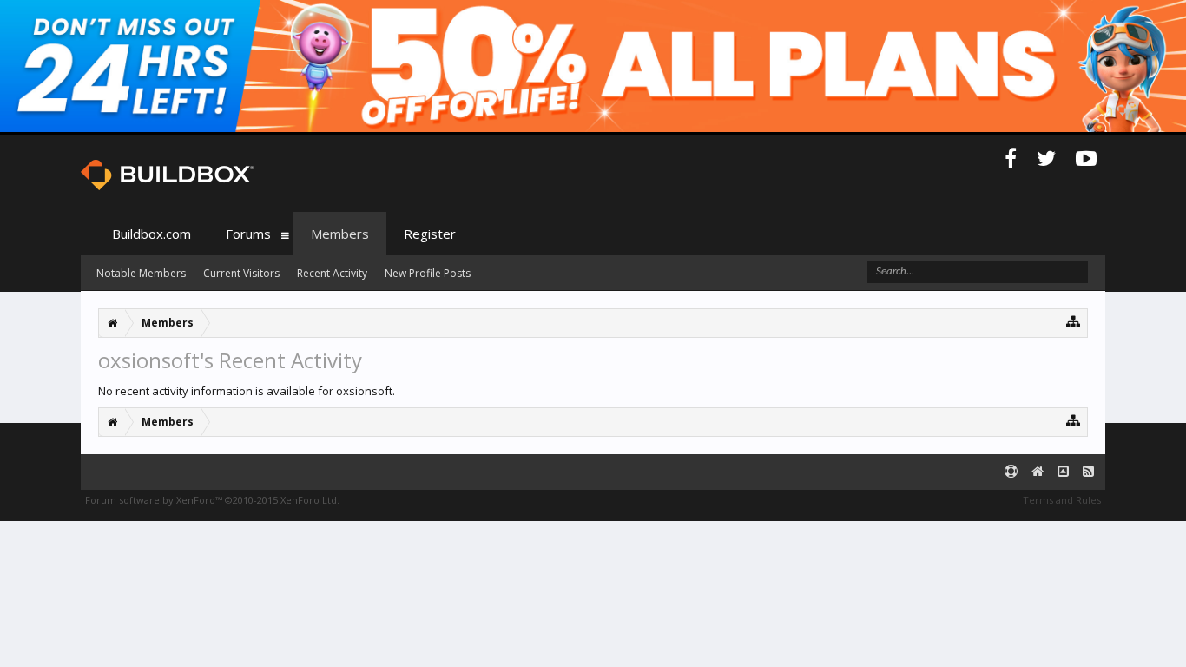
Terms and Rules (1062, 499)
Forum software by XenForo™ (212, 499)
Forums (248, 233)
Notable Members (141, 273)
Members (340, 233)
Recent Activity (332, 273)
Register (430, 233)
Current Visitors (241, 273)
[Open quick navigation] (1073, 321)
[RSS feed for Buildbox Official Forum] (1088, 472)
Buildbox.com (151, 233)
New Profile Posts (428, 273)
